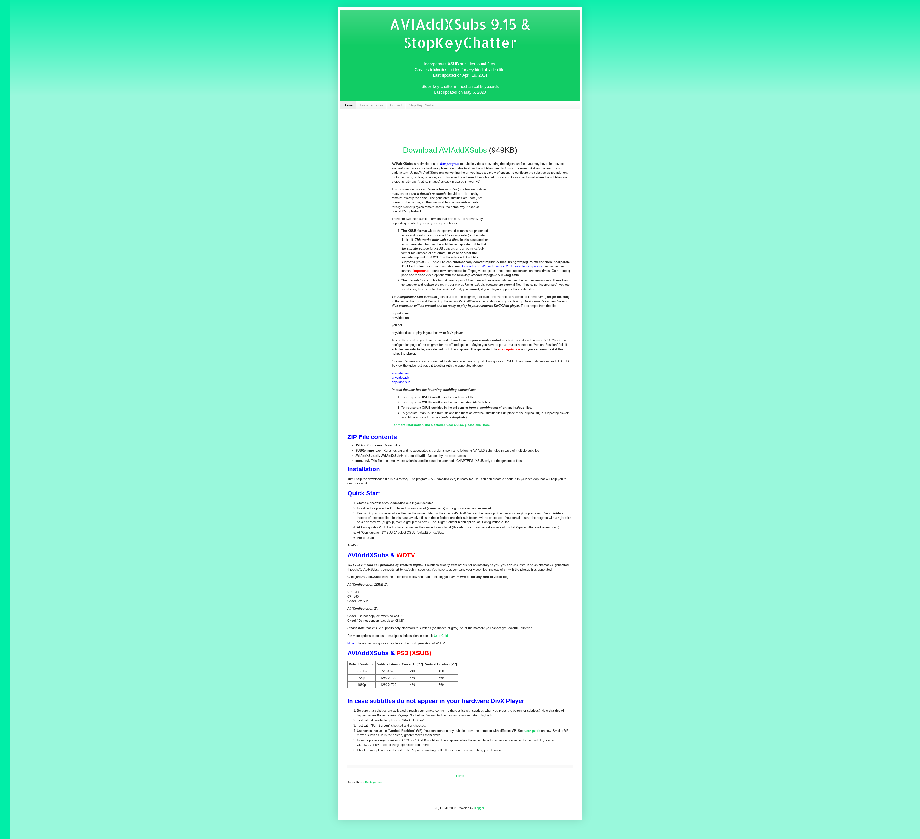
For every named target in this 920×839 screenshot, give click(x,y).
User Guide (441, 636)
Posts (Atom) (373, 782)
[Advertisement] (461, 132)
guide (535, 731)
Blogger (479, 808)
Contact (396, 105)
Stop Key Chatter (422, 105)
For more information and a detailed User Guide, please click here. (441, 425)
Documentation (371, 105)
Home (348, 105)
